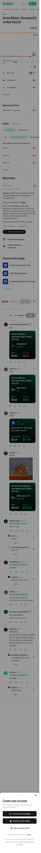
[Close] (35, 795)
